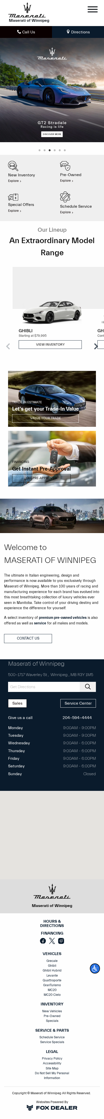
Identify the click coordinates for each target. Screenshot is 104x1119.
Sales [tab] (17, 703)
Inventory (52, 1004)
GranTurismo (52, 985)
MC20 (52, 990)
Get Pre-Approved (41, 478)
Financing (52, 933)
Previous (8, 346)
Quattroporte (52, 980)
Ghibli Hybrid (52, 970)
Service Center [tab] (78, 703)
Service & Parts (52, 1030)
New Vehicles (52, 1011)
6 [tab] (64, 150)
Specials (52, 1021)
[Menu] (92, 10)
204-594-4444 (77, 717)
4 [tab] (54, 150)
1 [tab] (39, 150)
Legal (52, 1052)
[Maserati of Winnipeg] (27, 9)
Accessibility (52, 1063)
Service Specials (52, 1042)
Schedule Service (52, 1037)
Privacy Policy (52, 1058)
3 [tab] (49, 150)
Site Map (52, 1068)
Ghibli (52, 965)
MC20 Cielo (52, 995)
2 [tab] (44, 150)
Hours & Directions (52, 923)
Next (96, 346)
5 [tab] (59, 150)
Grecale (52, 961)
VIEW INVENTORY (50, 345)
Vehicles (52, 954)
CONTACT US (28, 638)
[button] (95, 968)
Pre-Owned (52, 1016)
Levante (52, 975)
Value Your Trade (45, 418)
